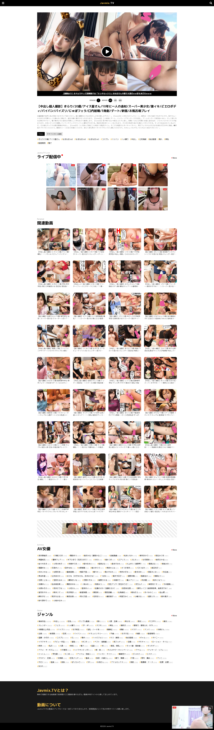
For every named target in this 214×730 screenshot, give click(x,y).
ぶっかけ (138, 654)
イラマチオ (45, 642)
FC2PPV (155, 621)
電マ (50, 143)
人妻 (63, 646)
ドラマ (137, 629)
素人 (160, 139)
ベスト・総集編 (102, 642)
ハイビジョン (100, 637)
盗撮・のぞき (46, 637)
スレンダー (45, 625)
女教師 (62, 658)
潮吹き (126, 625)
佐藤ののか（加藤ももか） (107, 588)
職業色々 (124, 654)
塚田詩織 (110, 592)
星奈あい (87, 588)
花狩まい (98, 596)
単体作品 (45, 621)
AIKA (98, 559)
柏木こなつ (159, 580)
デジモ (101, 625)
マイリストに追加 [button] (55, 134)
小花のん (73, 588)
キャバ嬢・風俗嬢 (136, 646)
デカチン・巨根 (47, 658)
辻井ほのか (58, 576)
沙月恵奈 (148, 559)
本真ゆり (118, 580)
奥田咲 (97, 592)
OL (75, 637)
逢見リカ (153, 596)
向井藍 (146, 580)
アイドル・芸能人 (86, 654)
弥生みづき (162, 555)
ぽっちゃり (78, 662)
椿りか (97, 572)
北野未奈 (59, 572)
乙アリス (123, 559)
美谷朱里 (44, 576)
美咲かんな (113, 568)
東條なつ (159, 576)
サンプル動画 (86, 621)
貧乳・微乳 (117, 646)
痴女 (168, 621)
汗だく (43, 662)
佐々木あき (45, 564)
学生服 (57, 654)
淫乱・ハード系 (95, 629)
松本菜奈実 (58, 584)
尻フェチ (119, 642)
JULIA (136, 559)
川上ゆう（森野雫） (136, 564)
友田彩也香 (128, 588)
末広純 (167, 572)
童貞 (89, 658)
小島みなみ (60, 600)
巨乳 (72, 621)
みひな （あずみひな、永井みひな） (82, 576)
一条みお (87, 584)
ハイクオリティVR (83, 650)
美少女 (130, 621)
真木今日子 (119, 576)
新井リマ (59, 592)
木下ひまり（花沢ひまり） (79, 559)
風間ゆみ (44, 568)
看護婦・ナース (149, 662)
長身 (65, 662)
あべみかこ (151, 592)
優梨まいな (74, 580)
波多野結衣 (45, 555)
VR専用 (66, 650)
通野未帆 (133, 576)
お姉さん (163, 629)
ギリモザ (153, 646)
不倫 (114, 633)
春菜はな (154, 564)
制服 (140, 633)
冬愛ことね (45, 580)
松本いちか (130, 555)
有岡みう (100, 584)
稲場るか (146, 576)
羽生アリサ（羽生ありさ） (120, 584)
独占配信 (152, 139)
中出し (134, 139)
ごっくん (44, 654)
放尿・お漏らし (104, 658)
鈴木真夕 (166, 596)
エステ (151, 654)
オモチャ (143, 642)
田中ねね (70, 568)
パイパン (115, 139)
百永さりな (60, 588)
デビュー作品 (61, 642)
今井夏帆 (169, 584)
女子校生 (78, 629)
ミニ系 (69, 654)
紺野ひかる (104, 580)
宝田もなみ (60, 580)
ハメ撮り (125, 139)
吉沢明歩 (72, 592)
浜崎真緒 (115, 555)
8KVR (43, 666)
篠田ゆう (75, 555)
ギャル (144, 637)
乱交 (53, 646)
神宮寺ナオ (155, 584)
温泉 (54, 662)
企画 (43, 633)
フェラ (60, 625)
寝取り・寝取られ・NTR (146, 625)
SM (91, 662)
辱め (86, 637)
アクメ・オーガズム (48, 650)
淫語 (95, 646)
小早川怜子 (60, 564)
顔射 (124, 629)
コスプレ (105, 139)
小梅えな (140, 596)
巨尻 (67, 633)
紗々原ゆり (45, 600)
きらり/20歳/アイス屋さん (49, 139)
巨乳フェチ (76, 658)
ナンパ (150, 629)
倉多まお (140, 572)
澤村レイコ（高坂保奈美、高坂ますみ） (154, 588)
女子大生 (128, 633)
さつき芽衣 (127, 568)
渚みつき (110, 559)
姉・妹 (100, 650)
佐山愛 (164, 592)
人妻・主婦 (115, 621)
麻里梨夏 (85, 592)
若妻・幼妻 (166, 662)
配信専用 (42, 143)
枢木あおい (89, 564)
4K (105, 646)
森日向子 (156, 568)
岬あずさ (44, 596)
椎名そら (136, 592)
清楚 (134, 662)
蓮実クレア (59, 559)
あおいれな (45, 572)
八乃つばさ (142, 568)
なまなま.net (68, 139)
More (175, 158)
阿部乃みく (126, 596)
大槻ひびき (60, 555)
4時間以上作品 (47, 629)
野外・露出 (147, 658)
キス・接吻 (116, 637)
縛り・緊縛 (121, 658)
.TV (107, 3)
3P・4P (88, 625)
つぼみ (105, 576)
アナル (140, 650)
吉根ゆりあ (74, 564)
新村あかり (146, 555)
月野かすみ (89, 580)
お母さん (102, 662)
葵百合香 (72, 596)
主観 (131, 642)
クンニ (162, 658)
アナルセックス (119, 662)
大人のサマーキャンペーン (120, 650)
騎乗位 (112, 629)
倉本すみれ (118, 564)
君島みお (167, 564)
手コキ (87, 642)
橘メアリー (133, 580)
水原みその (45, 588)
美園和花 (44, 559)
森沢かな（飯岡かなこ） (95, 555)
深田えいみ (154, 572)
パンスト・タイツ (107, 654)
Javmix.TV (110, 726)
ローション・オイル (162, 642)
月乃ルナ (140, 584)
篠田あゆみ (73, 584)
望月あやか (45, 592)
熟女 (142, 621)
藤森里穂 (72, 572)
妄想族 (55, 633)
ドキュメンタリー (98, 633)
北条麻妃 (123, 592)
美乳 (167, 139)
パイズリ (64, 629)
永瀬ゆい (44, 584)
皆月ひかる (162, 559)
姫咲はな (103, 564)
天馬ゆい (57, 568)
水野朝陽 (83, 568)
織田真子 (112, 596)
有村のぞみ (126, 572)
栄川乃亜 (85, 596)
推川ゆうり (98, 568)
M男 (135, 658)
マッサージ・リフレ (158, 650)
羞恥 (75, 642)
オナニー (157, 637)
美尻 (74, 646)
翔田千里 (85, 572)
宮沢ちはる (58, 596)
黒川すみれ (111, 572)
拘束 (42, 646)
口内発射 (142, 139)
